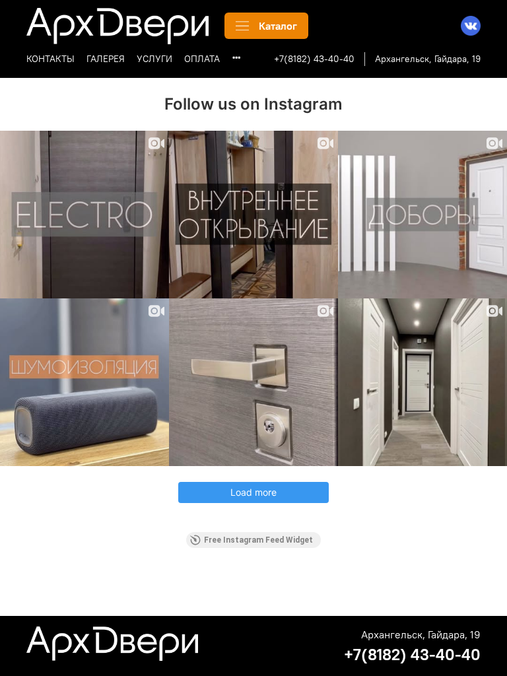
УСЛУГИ (154, 59)
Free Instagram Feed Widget (258, 540)
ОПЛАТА (202, 59)
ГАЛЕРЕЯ (105, 59)
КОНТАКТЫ (50, 59)
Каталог (278, 25)
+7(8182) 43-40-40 (314, 59)
